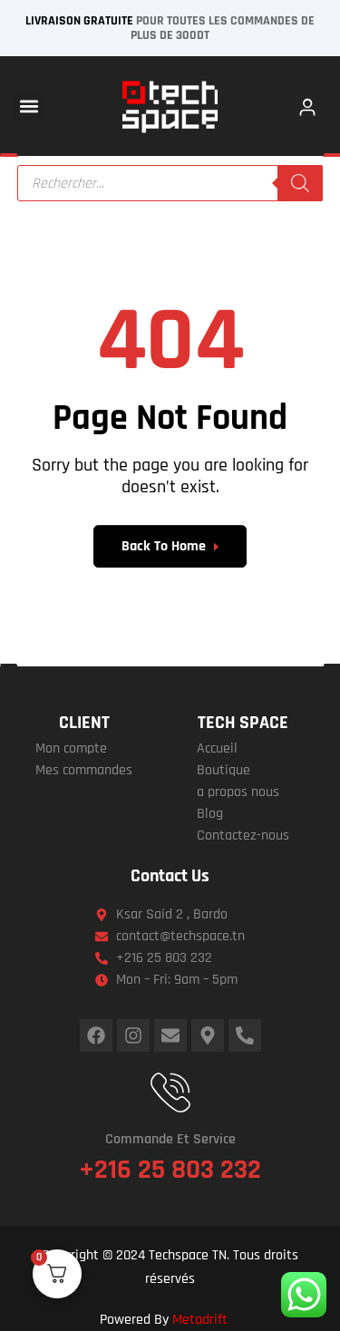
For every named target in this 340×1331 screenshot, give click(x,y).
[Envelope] (170, 1035)
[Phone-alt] (244, 1035)
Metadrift (200, 1319)
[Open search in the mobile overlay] (170, 183)
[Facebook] (96, 1035)
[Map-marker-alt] (207, 1035)
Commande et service (170, 1139)
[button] (29, 106)
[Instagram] (133, 1035)
